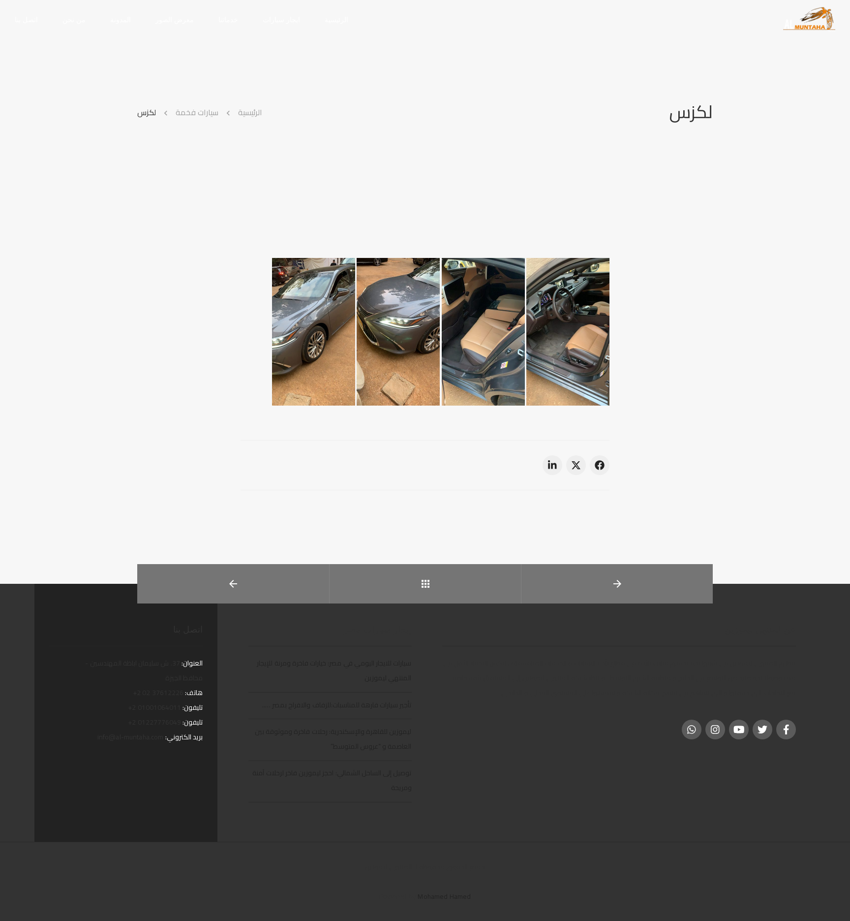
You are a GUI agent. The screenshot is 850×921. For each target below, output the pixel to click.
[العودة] (425, 583)
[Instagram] (715, 729)
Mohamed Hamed (444, 896)
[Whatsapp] (691, 729)
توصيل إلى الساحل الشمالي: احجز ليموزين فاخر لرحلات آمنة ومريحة (331, 780)
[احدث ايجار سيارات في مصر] (809, 19)
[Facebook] (786, 729)
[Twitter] (762, 729)
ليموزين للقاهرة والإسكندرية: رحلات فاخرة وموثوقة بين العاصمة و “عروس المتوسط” (333, 739)
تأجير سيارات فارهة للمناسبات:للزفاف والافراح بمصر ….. (337, 705)
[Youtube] (739, 729)
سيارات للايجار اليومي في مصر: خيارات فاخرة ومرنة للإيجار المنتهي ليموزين (334, 670)
